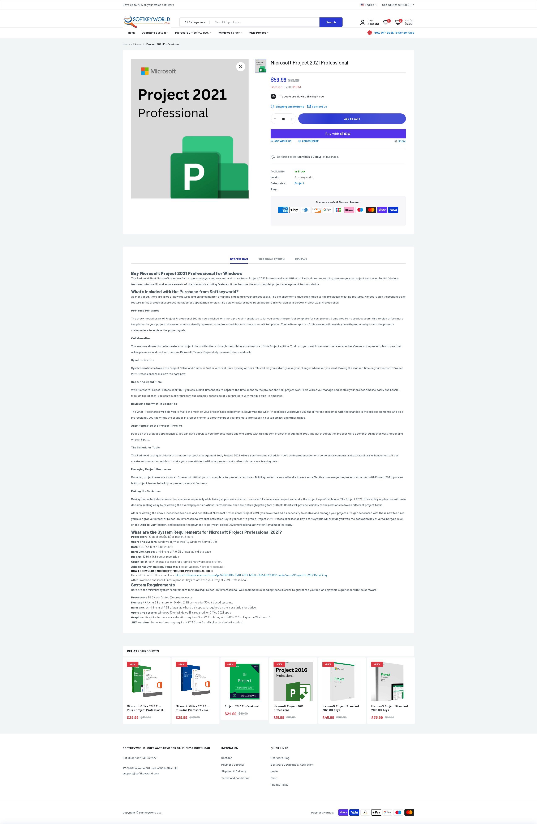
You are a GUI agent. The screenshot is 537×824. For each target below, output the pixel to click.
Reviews (301, 259)
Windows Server (229, 32)
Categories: (278, 183)
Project (299, 183)
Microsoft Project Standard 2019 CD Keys (389, 708)
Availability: (278, 171)
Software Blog (280, 758)
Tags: (274, 189)
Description (239, 259)
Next (414, 691)
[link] (162, 668)
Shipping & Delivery (233, 771)
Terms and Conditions (235, 778)
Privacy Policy (279, 784)
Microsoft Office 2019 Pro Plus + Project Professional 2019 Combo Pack (145, 708)
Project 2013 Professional (242, 706)
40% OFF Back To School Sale (394, 32)
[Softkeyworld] (147, 22)
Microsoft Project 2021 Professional (309, 62)
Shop (274, 778)
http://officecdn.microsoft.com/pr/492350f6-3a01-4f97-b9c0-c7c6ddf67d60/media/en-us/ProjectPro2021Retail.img (251, 575)
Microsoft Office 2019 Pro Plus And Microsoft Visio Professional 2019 (192, 708)
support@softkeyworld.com (141, 773)
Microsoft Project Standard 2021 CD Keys (340, 708)
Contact (226, 758)
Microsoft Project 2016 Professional (289, 708)
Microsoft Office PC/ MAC (192, 32)
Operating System (154, 32)
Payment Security (232, 764)
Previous (122, 691)
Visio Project (258, 32)
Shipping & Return (271, 259)
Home (132, 32)
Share (402, 141)
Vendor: (276, 177)
